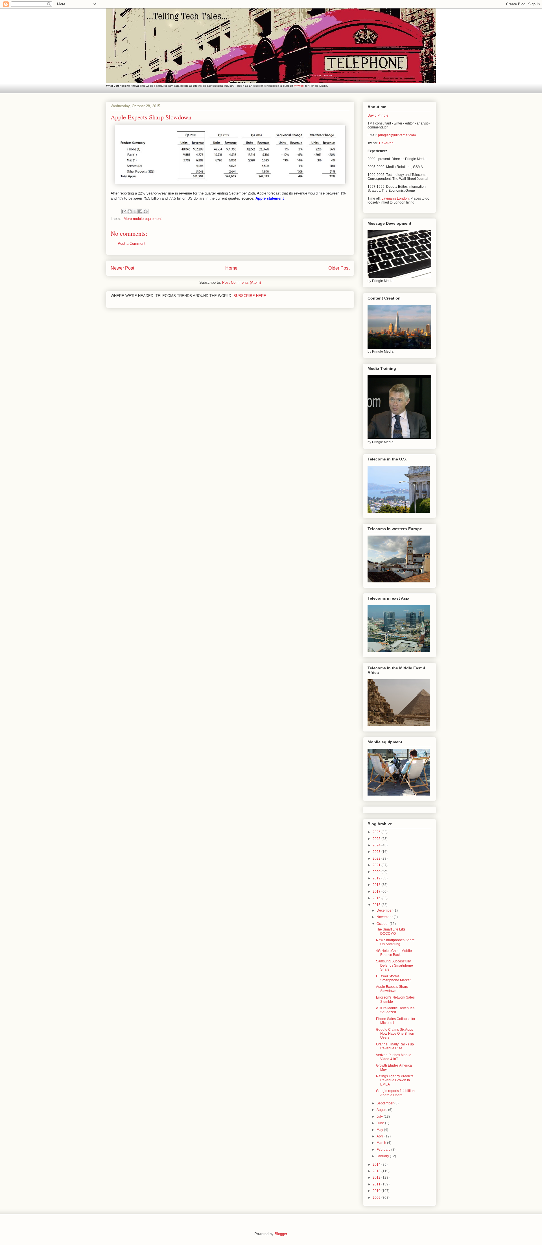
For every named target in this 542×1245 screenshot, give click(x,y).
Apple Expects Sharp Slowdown (392, 989)
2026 (377, 832)
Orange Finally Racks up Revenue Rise (395, 1046)
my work (299, 85)
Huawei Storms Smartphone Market (393, 978)
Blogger (281, 1234)
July (380, 1117)
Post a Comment (131, 243)
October (383, 924)
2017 (377, 892)
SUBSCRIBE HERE (249, 296)
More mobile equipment (143, 219)
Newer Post (122, 268)
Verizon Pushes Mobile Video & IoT (393, 1057)
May (380, 1130)
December (385, 910)
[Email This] (124, 211)
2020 (377, 872)
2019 (377, 878)
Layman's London (395, 198)
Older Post (338, 268)
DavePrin (386, 143)
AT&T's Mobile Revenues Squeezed (395, 1010)
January (383, 1156)
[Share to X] (135, 211)
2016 (377, 898)
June (381, 1123)
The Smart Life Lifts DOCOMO (390, 931)
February (384, 1150)
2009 (377, 1198)
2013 (377, 1171)
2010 (377, 1191)
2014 (377, 1165)
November (385, 917)
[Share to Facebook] (140, 211)
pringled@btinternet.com (397, 135)
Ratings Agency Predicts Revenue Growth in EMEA (394, 1080)
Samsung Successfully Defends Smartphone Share (394, 965)
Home (231, 268)
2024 (377, 845)
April (380, 1136)
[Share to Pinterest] (145, 211)
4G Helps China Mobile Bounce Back (394, 953)
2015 (377, 905)
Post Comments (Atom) (241, 282)
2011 (377, 1184)
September (385, 1103)
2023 (377, 852)
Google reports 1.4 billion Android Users (395, 1093)
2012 (377, 1178)
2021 (377, 865)
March (382, 1143)
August (382, 1110)
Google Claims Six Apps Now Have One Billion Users (395, 1034)
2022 (377, 858)
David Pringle (378, 115)
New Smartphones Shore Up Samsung (395, 942)
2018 (377, 885)
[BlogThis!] (129, 211)
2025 (377, 839)
